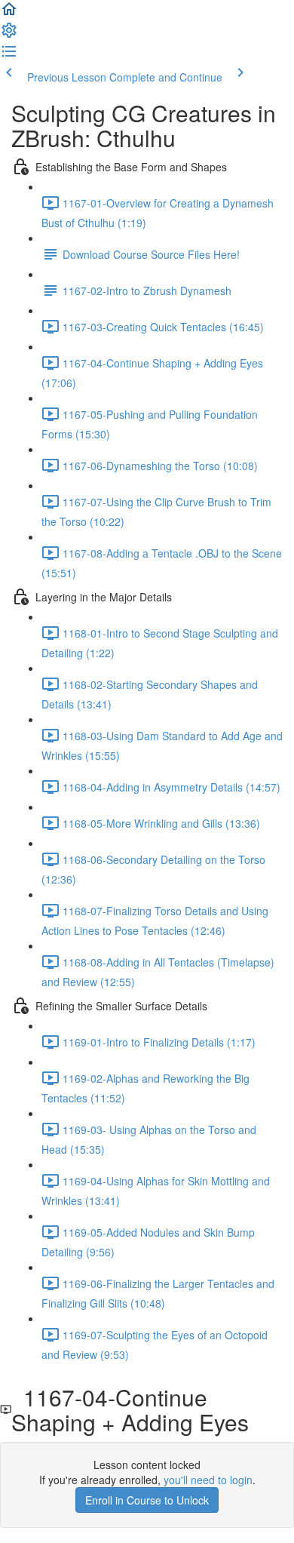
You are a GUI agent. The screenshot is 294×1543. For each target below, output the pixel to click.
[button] (9, 13)
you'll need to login (208, 1479)
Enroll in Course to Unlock (147, 1500)
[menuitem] (9, 34)
